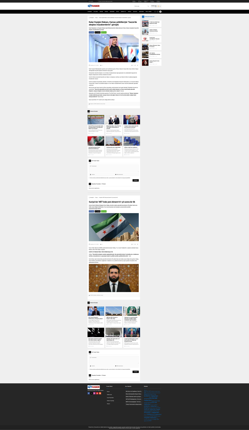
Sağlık (158, 409)
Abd (145, 391)
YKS (157, 418)
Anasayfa (92, 17)
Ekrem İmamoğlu (156, 400)
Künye (108, 391)
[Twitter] (91, 393)
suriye (102, 295)
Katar (104, 103)
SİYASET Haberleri (151, 412)
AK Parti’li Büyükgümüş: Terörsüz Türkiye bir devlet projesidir (110, 1)
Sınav (145, 414)
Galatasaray (152, 404)
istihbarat (98, 295)
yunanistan (145, 419)
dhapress (146, 394)
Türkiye (155, 416)
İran (148, 420)
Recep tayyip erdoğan (154, 407)
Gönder (104, 32)
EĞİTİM (149, 402)
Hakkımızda (109, 394)
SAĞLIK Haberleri (150, 409)
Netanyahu (146, 407)
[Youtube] (97, 393)
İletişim (108, 403)
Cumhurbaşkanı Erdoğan (150, 392)
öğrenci (145, 420)
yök (152, 419)
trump (151, 416)
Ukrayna (158, 416)
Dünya (96, 17)
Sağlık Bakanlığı (147, 410)
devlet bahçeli (157, 392)
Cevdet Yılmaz (157, 391)
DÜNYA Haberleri (97, 103)
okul (149, 407)
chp (145, 392)
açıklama (153, 391)
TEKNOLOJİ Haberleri (153, 414)
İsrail (150, 420)
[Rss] (100, 393)
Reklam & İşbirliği (110, 400)
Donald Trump (152, 394)
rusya (159, 407)
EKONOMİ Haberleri (150, 399)
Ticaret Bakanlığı (147, 416)
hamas (101, 103)
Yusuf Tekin (150, 419)
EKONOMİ (146, 398)
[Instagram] (94, 393)
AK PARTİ (149, 391)
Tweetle (98, 32)
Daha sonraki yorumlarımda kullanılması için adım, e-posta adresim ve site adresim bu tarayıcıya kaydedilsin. (110, 177)
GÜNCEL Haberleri (150, 406)
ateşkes (91, 103)
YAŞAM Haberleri (150, 418)
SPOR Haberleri (153, 410)
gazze (156, 404)
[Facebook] (89, 393)
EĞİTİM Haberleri (150, 403)
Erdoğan (146, 402)
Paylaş (92, 32)
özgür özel (156, 419)
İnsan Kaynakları (110, 397)
